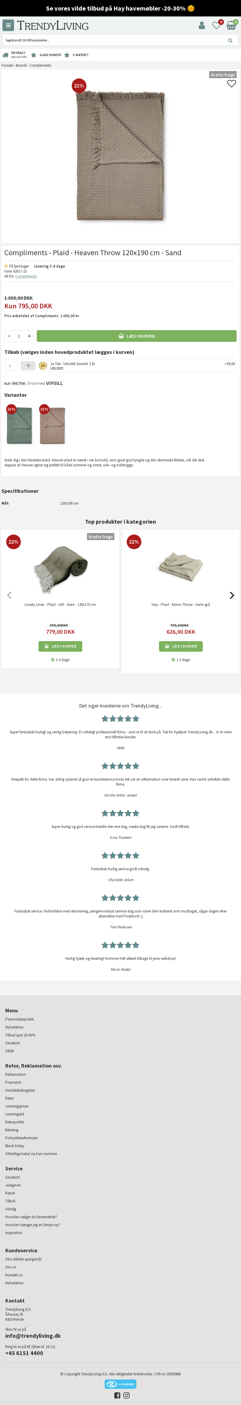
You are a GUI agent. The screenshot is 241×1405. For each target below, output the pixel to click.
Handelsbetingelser (20, 1090)
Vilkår (9, 1050)
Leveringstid (14, 1114)
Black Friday (14, 1145)
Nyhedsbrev (14, 1027)
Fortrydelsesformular (21, 1137)
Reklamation (15, 1074)
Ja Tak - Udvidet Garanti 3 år (72, 365)
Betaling (11, 1129)
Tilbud (10, 1201)
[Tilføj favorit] (232, 85)
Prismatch (13, 1082)
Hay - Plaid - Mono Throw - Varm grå (181, 604)
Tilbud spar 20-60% (20, 1035)
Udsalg (10, 1208)
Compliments (26, 276)
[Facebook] (115, 1396)
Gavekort (12, 1043)
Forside (7, 65)
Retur (9, 1098)
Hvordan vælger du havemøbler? (31, 1216)
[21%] (19, 425)
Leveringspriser (17, 1106)
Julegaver (13, 1185)
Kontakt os (14, 1275)
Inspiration (13, 1232)
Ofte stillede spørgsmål (23, 1259)
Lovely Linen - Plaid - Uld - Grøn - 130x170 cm (60, 604)
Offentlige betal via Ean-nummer (31, 1153)
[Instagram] (125, 1396)
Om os (10, 1267)
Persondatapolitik (19, 1019)
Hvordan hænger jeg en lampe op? (32, 1224)
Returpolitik (14, 1122)
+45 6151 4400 (24, 1353)
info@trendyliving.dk (33, 1335)
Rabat (10, 1193)
